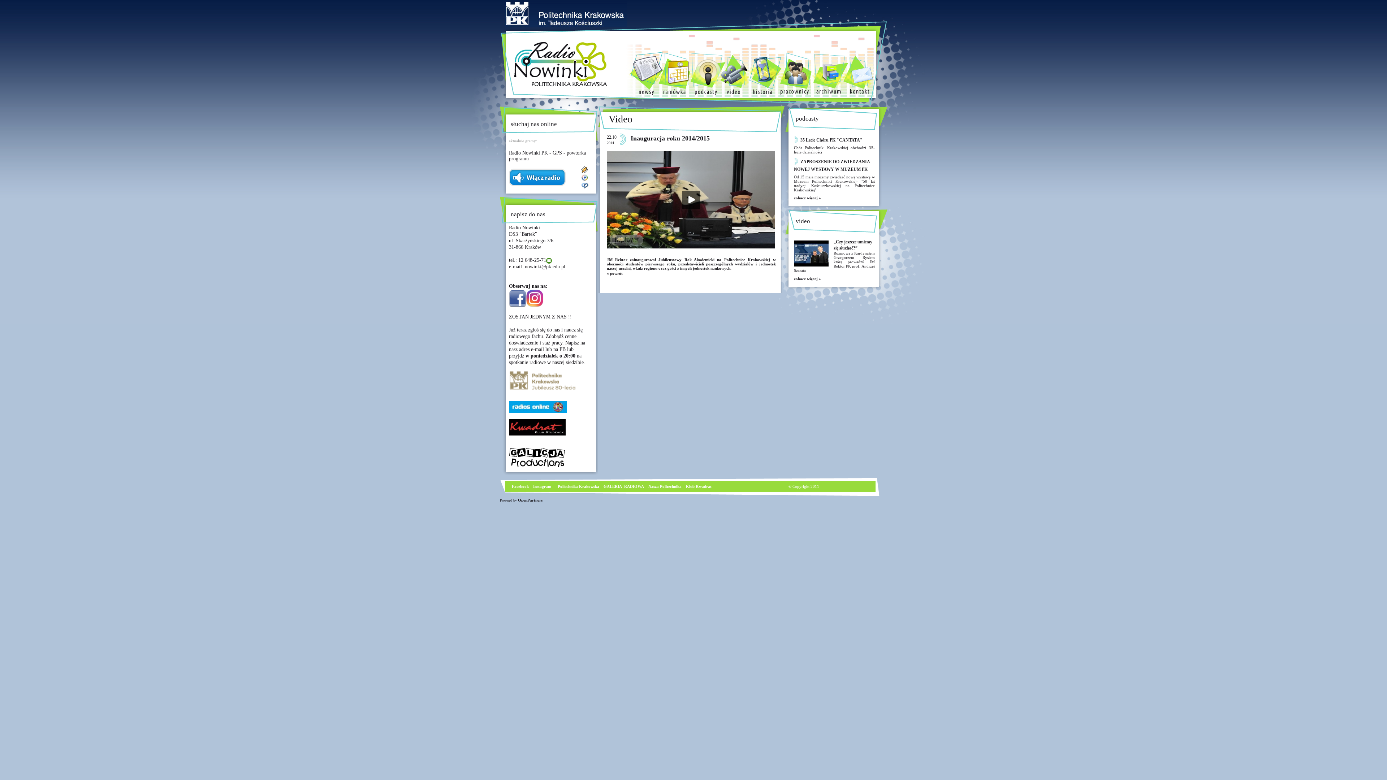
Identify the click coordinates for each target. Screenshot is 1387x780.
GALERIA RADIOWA (624, 486)
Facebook (520, 486)
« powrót (615, 273)
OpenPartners (530, 500)
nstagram (543, 486)
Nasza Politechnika (665, 486)
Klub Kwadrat (699, 486)
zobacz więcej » (807, 198)
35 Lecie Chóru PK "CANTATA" (831, 140)
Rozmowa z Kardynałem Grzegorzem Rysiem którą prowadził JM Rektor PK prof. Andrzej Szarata (834, 262)
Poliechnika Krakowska (579, 486)
